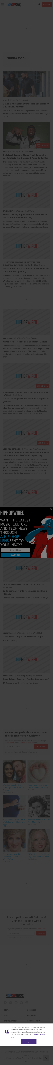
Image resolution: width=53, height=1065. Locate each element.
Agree (28, 1042)
